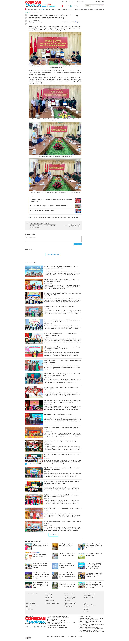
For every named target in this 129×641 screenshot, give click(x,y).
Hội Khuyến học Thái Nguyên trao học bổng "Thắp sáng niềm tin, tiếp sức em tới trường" (62, 468)
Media (100, 9)
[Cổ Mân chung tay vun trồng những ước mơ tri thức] (34, 311)
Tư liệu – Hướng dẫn (49, 600)
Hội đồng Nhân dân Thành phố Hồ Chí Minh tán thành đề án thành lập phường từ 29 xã (40, 585)
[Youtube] (38, 627)
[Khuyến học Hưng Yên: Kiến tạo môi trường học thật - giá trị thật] (34, 459)
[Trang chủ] (26, 9)
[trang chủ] (40, 4)
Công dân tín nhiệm (68, 604)
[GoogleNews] (44, 627)
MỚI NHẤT (66, 6)
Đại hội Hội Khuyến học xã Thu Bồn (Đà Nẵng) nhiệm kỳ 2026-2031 (62, 428)
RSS (26, 627)
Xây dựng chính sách (88, 595)
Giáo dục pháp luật (60, 9)
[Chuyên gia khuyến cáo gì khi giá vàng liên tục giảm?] (55, 546)
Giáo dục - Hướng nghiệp (70, 597)
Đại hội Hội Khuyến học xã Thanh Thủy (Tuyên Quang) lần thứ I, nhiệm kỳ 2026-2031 (62, 361)
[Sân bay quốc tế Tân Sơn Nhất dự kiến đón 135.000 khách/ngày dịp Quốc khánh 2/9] (55, 575)
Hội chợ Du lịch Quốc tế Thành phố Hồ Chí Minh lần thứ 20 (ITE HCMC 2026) (94, 574)
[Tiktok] (41, 627)
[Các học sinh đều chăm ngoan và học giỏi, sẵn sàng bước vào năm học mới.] (55, 138)
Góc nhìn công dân (93, 9)
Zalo (64, 1)
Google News (81, 1)
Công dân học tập (50, 9)
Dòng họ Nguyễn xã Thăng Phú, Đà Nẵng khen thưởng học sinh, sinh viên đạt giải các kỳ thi (62, 334)
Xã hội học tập (48, 597)
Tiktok (74, 1)
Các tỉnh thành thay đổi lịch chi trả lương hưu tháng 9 (67, 554)
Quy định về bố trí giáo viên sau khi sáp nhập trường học (41, 544)
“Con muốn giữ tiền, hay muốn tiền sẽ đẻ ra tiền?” (40, 555)
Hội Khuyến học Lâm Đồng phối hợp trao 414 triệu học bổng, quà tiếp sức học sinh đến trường (61, 267)
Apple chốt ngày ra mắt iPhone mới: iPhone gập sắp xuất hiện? (67, 565)
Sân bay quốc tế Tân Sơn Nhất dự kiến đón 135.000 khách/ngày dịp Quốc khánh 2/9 (67, 575)
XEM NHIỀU (75, 6)
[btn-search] (103, 6)
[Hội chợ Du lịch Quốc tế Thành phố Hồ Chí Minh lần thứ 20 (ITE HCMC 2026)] (81, 575)
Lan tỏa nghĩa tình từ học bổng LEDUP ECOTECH (58, 414)
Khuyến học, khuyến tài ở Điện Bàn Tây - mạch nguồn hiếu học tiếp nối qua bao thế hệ (62, 294)
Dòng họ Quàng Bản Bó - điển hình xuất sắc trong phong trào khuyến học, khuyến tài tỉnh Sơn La (62, 482)
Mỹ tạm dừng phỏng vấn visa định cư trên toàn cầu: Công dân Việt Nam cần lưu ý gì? (67, 584)
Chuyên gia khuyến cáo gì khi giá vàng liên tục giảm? (67, 544)
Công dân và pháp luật (89, 597)
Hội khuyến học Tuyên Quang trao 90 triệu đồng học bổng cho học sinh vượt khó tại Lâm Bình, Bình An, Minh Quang (62, 401)
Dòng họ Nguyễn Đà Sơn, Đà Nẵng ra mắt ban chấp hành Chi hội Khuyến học (62, 509)
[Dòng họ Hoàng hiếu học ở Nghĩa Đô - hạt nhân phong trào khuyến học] (34, 446)
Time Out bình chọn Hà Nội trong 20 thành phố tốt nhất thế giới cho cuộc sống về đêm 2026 (41, 575)
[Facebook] (26, 16)
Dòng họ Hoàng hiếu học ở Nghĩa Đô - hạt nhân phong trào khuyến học (61, 441)
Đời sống (28, 606)
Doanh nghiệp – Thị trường (32, 604)
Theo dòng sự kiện (32, 9)
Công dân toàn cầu (68, 598)
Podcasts (86, 606)
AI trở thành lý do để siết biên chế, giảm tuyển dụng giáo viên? (40, 565)
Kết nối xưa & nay (49, 598)
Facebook (59, 1)
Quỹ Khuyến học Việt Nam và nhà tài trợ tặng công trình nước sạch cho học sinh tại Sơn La (50, 200)
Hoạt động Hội (39, 12)
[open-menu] (103, 9)
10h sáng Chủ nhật (68, 606)
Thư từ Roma (67, 600)
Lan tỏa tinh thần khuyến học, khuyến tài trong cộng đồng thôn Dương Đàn (62, 522)
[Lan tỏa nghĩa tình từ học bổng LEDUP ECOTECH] (34, 419)
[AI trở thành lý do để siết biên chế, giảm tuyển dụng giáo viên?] (28, 566)
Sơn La (47, 223)
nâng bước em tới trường (36, 225)
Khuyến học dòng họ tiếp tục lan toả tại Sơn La (42, 210)
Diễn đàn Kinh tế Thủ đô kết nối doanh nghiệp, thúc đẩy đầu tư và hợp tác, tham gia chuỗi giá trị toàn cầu (94, 565)
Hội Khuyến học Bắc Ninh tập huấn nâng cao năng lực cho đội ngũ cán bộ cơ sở (62, 388)
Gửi (78, 244)
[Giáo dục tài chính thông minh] (37, 552)
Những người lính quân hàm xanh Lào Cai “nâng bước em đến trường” (94, 545)
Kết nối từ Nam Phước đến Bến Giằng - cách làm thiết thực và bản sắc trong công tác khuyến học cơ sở (62, 374)
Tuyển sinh (66, 595)
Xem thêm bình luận (53, 254)
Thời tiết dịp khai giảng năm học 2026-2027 (94, 554)
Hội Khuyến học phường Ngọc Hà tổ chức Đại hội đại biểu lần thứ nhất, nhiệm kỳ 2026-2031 (61, 280)
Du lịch (28, 608)
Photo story (86, 611)
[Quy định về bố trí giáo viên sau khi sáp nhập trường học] (28, 546)
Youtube (69, 1)
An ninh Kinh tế (29, 609)
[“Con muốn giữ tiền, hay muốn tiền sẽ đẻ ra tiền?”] (28, 557)
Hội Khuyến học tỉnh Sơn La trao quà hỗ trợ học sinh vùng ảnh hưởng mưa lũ (54, 217)
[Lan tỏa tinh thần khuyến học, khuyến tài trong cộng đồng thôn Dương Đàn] (34, 526)
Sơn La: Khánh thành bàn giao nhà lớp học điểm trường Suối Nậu (47, 205)
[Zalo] (26, 18)
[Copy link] (26, 21)
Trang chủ (27, 12)
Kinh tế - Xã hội (70, 9)
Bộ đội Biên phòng (35, 227)
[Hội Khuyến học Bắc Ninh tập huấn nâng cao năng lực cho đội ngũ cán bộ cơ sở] (34, 392)
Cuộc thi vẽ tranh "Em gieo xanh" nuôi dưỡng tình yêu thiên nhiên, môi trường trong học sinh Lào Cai (94, 585)
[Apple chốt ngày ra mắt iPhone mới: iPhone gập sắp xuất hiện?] (55, 566)
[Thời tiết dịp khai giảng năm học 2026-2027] (81, 556)
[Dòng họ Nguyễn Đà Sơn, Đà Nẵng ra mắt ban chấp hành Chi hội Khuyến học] (34, 513)
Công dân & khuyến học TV (90, 604)
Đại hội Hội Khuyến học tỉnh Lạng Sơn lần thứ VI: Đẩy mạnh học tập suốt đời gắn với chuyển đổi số (62, 495)
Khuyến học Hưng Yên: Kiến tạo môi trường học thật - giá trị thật (61, 455)
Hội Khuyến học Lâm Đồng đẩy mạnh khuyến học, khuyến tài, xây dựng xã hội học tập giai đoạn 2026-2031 (62, 347)
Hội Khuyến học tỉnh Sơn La (37, 223)
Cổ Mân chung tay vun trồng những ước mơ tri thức (59, 306)
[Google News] (78, 22)
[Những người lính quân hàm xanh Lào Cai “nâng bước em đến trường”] (81, 546)
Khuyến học (41, 9)
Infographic (86, 609)
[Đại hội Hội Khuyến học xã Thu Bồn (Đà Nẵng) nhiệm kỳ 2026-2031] (34, 432)
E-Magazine (86, 608)
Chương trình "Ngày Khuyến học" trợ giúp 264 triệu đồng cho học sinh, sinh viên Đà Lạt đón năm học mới (62, 321)
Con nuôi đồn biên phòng (50, 225)
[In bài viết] (26, 25)
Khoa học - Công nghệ (81, 9)
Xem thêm (53, 535)
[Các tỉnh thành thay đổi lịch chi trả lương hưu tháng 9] (55, 556)
